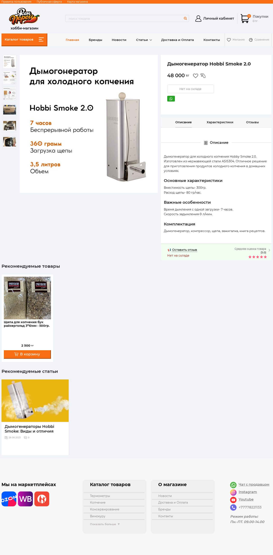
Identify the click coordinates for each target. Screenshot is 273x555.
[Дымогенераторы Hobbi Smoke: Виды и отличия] (35, 400)
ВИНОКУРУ (97, 516)
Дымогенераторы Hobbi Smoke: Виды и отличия (29, 429)
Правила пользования (16, 1)
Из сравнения (203, 76)
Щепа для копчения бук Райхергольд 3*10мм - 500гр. (27, 324)
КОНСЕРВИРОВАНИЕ (104, 509)
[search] (185, 18)
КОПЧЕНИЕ (98, 502)
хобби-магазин (24, 27)
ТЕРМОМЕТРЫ (100, 496)
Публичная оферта (49, 1)
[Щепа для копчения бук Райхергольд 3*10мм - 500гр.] (27, 298)
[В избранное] (195, 76)
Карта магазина (77, 1)
